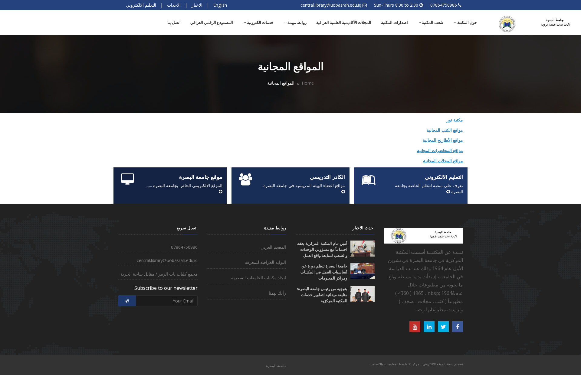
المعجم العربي (273, 247)
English (220, 5)
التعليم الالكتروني (141, 5)
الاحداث (174, 5)
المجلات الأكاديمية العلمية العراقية (343, 22)
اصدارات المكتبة (394, 22)
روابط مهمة (297, 22)
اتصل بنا (174, 22)
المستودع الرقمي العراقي (211, 22)
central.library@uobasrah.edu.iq (330, 5)
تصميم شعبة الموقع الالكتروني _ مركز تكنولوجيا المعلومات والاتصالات (416, 364)
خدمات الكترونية (260, 22)
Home (308, 83)
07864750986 (443, 5)
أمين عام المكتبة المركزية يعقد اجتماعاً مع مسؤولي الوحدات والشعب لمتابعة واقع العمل (322, 249)
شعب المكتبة (432, 22)
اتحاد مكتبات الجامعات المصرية (258, 277)
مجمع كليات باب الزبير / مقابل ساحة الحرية (159, 274)
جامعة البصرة (276, 365)
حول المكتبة (466, 22)
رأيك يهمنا (277, 293)
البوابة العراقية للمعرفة (265, 262)
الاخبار (197, 5)
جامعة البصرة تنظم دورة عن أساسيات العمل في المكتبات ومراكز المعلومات (323, 272)
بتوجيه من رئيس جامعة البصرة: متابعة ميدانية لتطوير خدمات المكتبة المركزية (322, 294)
